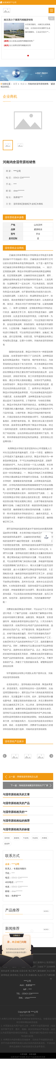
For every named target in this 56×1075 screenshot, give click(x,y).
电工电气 (33, 970)
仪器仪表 (23, 970)
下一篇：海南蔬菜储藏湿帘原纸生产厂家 (29, 785)
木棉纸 (44, 838)
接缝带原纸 (7, 844)
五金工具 (23, 975)
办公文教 (51, 970)
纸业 (22, 83)
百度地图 (23, 1054)
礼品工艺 (42, 975)
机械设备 (33, 975)
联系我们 (51, 962)
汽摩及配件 (51, 975)
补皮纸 (35, 838)
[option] (28, 74)
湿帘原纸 (7, 838)
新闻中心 (42, 962)
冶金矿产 (42, 966)
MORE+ (46, 911)
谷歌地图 (32, 1054)
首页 (15, 83)
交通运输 (14, 970)
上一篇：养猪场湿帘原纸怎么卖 (23, 776)
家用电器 (5, 975)
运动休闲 (51, 966)
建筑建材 (42, 970)
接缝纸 (16, 838)
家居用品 (14, 975)
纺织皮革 (5, 970)
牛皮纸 (26, 838)
